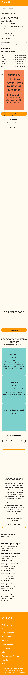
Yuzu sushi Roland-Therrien (10, 554)
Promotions (6, 636)
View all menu (14, 330)
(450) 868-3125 (6, 570)
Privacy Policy (7, 644)
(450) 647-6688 (6, 560)
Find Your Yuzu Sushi (8, 8)
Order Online (7, 625)
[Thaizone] (7, 619)
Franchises (6, 660)
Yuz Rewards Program (11, 656)
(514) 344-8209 (6, 590)
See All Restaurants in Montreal (8, 13)
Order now (25, 114)
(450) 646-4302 (6, 550)
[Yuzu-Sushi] (6, 3)
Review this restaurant (14, 441)
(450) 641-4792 (6, 580)
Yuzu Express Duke (7, 584)
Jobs (3, 652)
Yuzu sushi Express (9, 629)
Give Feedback (8, 632)
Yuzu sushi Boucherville (9, 574)
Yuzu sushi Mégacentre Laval (11, 594)
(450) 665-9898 (6, 600)
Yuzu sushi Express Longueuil (11, 544)
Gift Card (5, 640)
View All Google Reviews (14, 435)
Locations (6, 648)
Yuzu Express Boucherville (10, 564)
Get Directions (5, 48)
